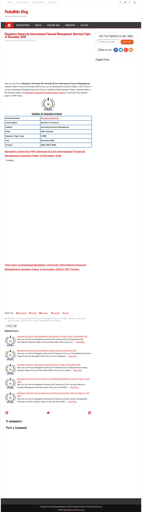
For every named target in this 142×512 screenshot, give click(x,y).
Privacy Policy (37, 2)
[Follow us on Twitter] (121, 51)
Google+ (44, 313)
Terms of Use (21, 2)
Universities (70, 25)
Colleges (84, 25)
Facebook (22, 313)
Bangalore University (50, 118)
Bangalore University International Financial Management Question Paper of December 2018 (48, 35)
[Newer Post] (6, 413)
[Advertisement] (48, 62)
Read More (80, 342)
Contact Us (52, 2)
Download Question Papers (50, 321)
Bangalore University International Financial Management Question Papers (38, 318)
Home (9, 2)
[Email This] (7, 326)
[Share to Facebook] (15, 326)
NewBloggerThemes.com (74, 510)
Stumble (56, 313)
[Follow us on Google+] (126, 51)
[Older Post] (89, 413)
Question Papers (23, 25)
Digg (67, 313)
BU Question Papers (30, 321)
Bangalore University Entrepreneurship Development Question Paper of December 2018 (52, 336)
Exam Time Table (53, 25)
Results (38, 25)
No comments (30, 41)
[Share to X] (12, 326)
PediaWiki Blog (16, 11)
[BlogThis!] (10, 326)
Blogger (99, 507)
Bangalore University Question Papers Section (45, 93)
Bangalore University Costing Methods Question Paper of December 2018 (46, 350)
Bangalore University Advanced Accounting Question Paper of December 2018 (48, 365)
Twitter (34, 313)
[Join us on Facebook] (116, 51)
